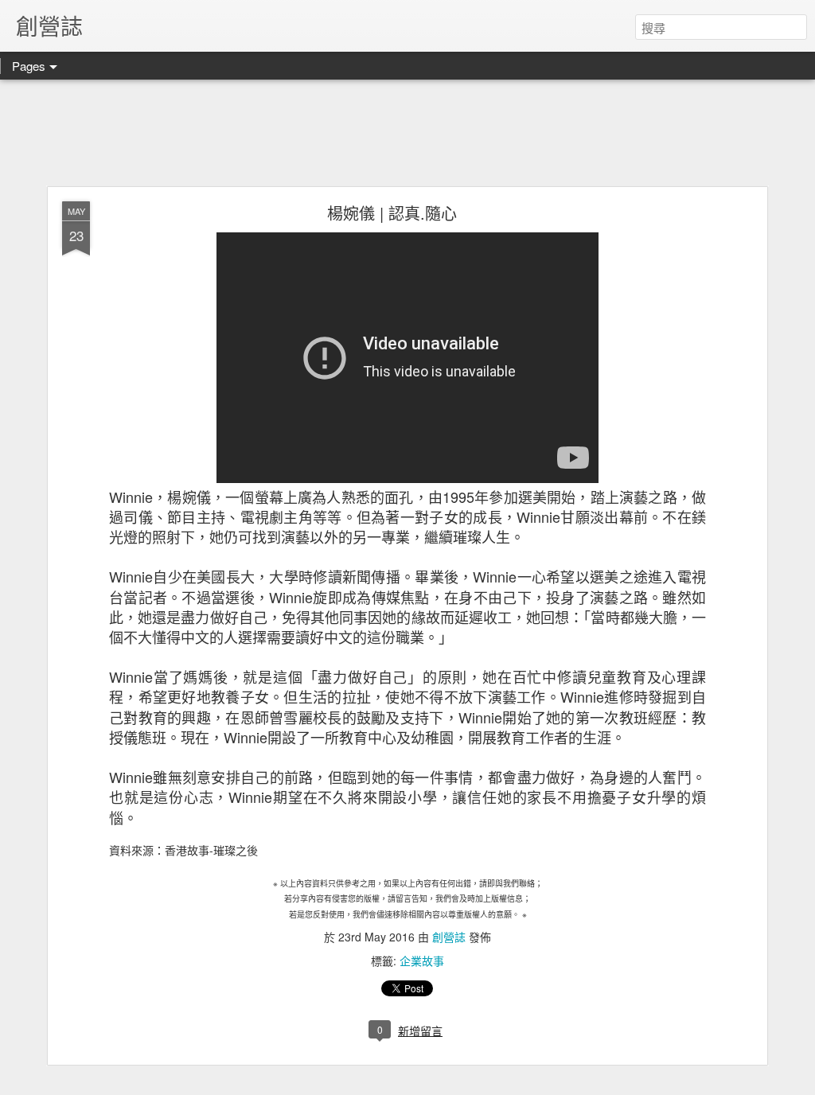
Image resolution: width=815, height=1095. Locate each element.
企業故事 (422, 960)
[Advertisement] (407, 134)
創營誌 (449, 937)
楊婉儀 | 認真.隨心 (392, 212)
